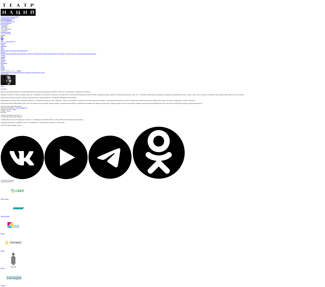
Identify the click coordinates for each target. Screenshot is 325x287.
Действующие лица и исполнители (11, 72)
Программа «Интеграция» (88, 54)
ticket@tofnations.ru (6, 23)
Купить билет (5, 24)
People (7, 50)
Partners (14, 50)
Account (3, 57)
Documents (20, 50)
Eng (4, 35)
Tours (10, 50)
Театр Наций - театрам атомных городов (69, 54)
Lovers (8, 111)
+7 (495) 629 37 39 (9, 21)
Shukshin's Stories (5, 32)
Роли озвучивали (26, 72)
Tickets (2, 44)
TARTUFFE (4, 27)
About (2, 49)
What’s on (3, 43)
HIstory (3, 50)
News (2, 47)
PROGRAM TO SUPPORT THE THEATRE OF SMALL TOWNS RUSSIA (22, 54)
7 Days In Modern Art (21, 107)
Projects (3, 52)
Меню (2, 58)
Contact (3, 55)
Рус (2, 35)
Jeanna (14, 109)
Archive (25, 50)
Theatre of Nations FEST (50, 54)
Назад (2, 86)
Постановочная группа (38, 72)
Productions (4, 46)
